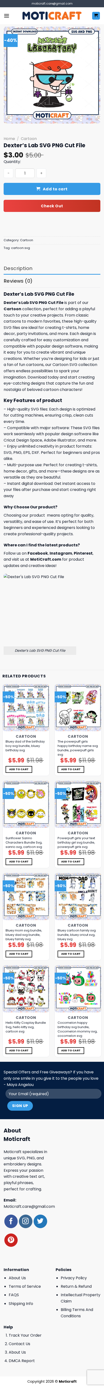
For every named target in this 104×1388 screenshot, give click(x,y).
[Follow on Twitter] (40, 1221)
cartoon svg (20, 248)
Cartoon (29, 138)
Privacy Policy (74, 1278)
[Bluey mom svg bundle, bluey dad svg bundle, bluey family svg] (26, 896)
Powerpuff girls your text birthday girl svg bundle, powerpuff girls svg (76, 842)
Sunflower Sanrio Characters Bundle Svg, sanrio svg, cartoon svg (24, 842)
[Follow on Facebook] (11, 1221)
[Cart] (96, 16)
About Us (17, 1278)
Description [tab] (18, 268)
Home (9, 138)
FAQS (14, 1295)
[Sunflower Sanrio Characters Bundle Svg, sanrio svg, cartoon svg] (26, 804)
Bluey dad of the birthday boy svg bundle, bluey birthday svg (25, 745)
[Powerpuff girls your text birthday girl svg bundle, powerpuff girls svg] (78, 804)
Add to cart (55, 189)
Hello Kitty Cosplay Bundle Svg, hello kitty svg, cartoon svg (26, 1027)
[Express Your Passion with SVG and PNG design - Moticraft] (52, 16)
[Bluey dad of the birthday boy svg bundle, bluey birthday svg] (26, 707)
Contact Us (19, 1344)
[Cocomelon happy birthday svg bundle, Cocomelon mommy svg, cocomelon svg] (78, 988)
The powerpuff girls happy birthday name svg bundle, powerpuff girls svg (78, 748)
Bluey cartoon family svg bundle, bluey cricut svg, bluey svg (77, 934)
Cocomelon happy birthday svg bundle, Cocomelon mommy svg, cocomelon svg (77, 1029)
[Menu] (6, 16)
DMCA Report (22, 1361)
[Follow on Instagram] (25, 1221)
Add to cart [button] (19, 769)
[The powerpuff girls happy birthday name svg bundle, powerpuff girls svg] (78, 707)
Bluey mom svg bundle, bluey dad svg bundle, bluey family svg (24, 934)
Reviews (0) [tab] (18, 281)
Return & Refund (76, 1286)
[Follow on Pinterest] (11, 1240)
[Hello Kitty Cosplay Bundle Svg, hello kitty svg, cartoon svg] (26, 988)
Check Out (52, 206)
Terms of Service (25, 1286)
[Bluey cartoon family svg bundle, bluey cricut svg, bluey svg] (78, 896)
